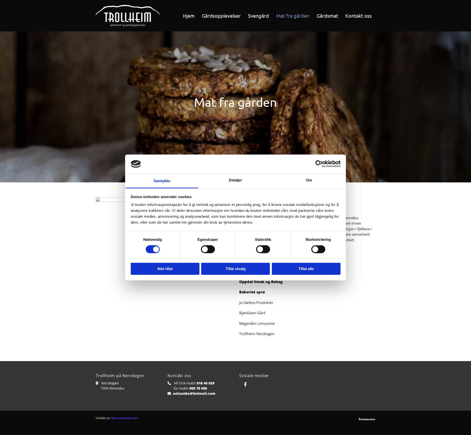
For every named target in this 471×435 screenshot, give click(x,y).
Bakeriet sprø (252, 291)
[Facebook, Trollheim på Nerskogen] (245, 384)
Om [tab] (309, 180)
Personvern (367, 419)
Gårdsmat (327, 16)
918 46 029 (205, 383)
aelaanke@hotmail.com (194, 393)
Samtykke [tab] (162, 181)
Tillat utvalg (236, 269)
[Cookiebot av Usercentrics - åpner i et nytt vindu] (319, 164)
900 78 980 (198, 388)
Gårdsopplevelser (221, 16)
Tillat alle (306, 269)
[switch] (208, 249)
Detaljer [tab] (235, 180)
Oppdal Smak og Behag (261, 281)
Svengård (258, 16)
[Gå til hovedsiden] (128, 16)
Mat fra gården (292, 16)
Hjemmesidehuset (124, 418)
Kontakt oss (358, 16)
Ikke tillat (165, 269)
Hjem (189, 16)
